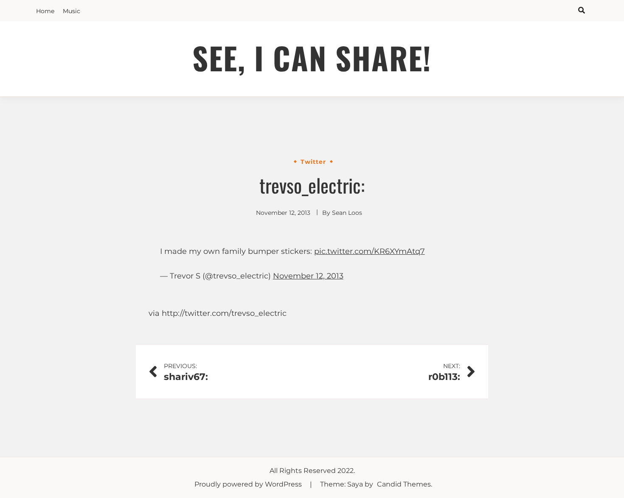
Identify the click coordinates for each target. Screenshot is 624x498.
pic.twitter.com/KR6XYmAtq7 (369, 251)
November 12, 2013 (308, 276)
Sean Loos (347, 213)
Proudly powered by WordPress (249, 484)
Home (45, 11)
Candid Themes (404, 484)
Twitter (313, 162)
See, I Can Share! (312, 57)
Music (71, 11)
